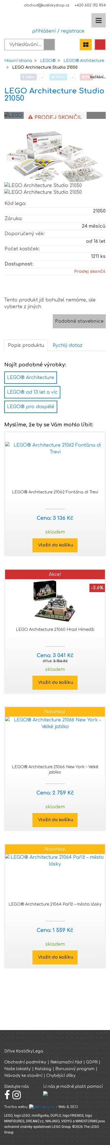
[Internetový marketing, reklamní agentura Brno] (42, 1107)
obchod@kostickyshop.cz (46, 5)
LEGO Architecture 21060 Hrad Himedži (55, 629)
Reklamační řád (66, 1062)
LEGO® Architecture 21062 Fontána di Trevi (55, 492)
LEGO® (48, 61)
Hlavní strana (18, 61)
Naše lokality (17, 1069)
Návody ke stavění (23, 1076)
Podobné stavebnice (79, 321)
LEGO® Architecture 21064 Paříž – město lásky (55, 904)
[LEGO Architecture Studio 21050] (55, 152)
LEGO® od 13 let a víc (32, 392)
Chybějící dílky (61, 1076)
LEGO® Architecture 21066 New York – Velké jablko (55, 769)
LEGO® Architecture (83, 61)
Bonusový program (74, 1069)
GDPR (91, 1062)
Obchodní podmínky (25, 1062)
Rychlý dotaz (67, 345)
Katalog (43, 1069)
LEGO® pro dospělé (30, 406)
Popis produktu (26, 345)
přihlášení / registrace (56, 31)
